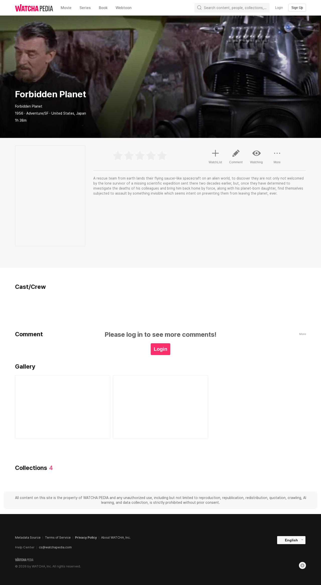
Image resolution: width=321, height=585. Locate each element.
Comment (236, 162)
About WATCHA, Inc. (115, 537)
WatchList (215, 162)
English (291, 540)
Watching (256, 162)
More (277, 162)
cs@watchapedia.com (55, 547)
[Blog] (302, 565)
